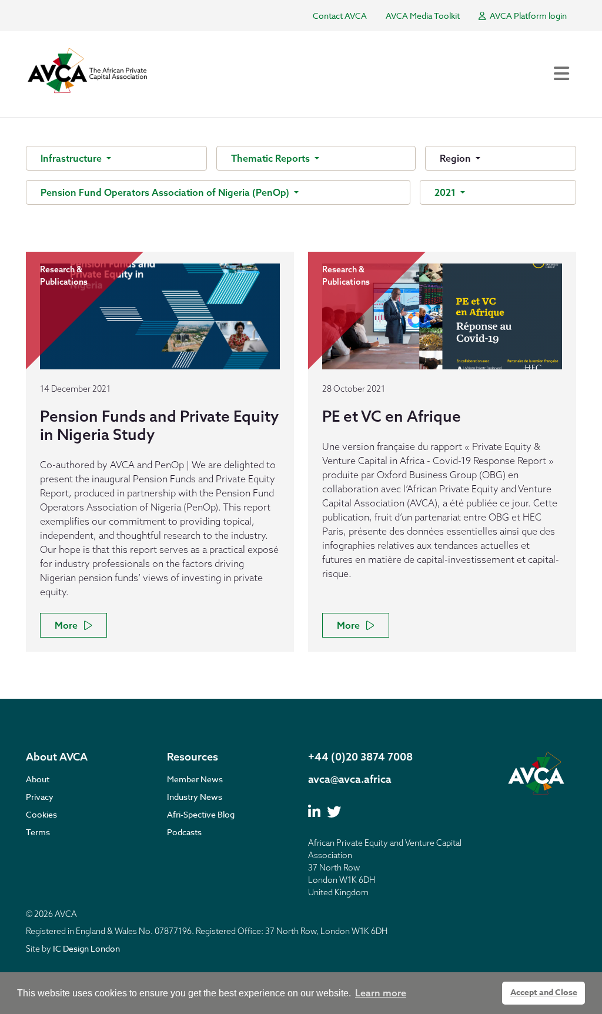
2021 (446, 192)
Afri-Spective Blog (201, 814)
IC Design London (86, 948)
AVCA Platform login (527, 15)
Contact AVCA (340, 15)
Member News (195, 779)
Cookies (41, 814)
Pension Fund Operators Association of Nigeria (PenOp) (166, 192)
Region (456, 158)
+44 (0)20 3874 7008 (360, 756)
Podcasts (184, 832)
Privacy (39, 796)
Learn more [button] (380, 993)
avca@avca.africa (350, 779)
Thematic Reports (271, 158)
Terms (38, 832)
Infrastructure (72, 158)
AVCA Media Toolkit (423, 15)
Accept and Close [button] (543, 992)
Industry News (194, 796)
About (37, 779)
